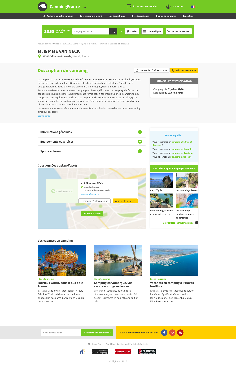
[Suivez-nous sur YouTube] (180, 332)
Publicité (133, 344)
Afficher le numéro (125, 200)
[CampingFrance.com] (118, 6)
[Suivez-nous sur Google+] (172, 332)
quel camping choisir (180, 156)
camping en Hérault (181, 148)
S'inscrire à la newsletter (97, 332)
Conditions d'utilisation (117, 344)
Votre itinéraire (88, 194)
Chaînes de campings (166, 15)
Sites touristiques (140, 15)
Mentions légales (96, 344)
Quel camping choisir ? (91, 15)
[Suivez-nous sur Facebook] (164, 332)
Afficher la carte (92, 213)
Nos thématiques (117, 15)
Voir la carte (44, 115)
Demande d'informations (153, 70)
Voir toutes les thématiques (178, 222)
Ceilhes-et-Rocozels (100, 190)
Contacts (143, 344)
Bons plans (188, 15)
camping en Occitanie (182, 152)
